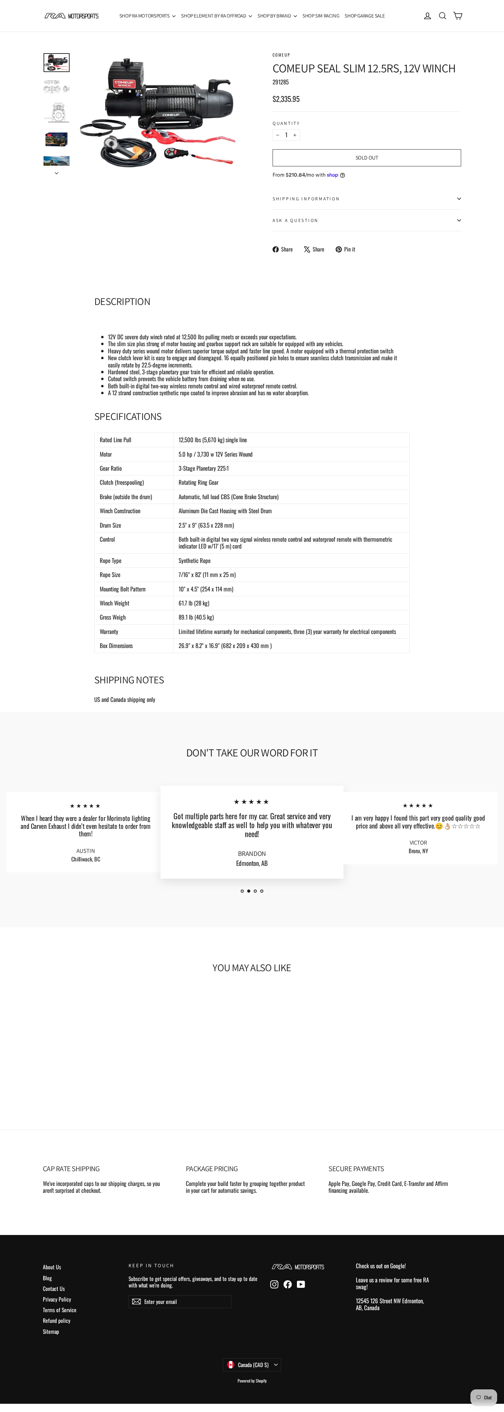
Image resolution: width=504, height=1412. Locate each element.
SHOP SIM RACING (320, 15)
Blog (47, 1278)
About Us (52, 1267)
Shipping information (306, 199)
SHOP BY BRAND (274, 15)
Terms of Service (59, 1310)
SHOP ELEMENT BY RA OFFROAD (214, 15)
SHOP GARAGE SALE (365, 15)
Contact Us (54, 1288)
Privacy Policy (57, 1299)
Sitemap (51, 1331)
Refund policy (56, 1320)
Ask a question (296, 220)
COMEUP (281, 55)
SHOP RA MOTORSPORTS (145, 15)
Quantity (286, 123)
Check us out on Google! (381, 1265)
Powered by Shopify (252, 1381)
